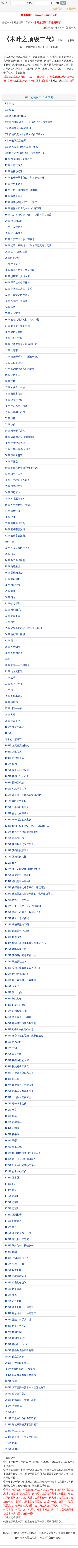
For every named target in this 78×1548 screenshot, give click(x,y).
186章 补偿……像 (14, 1264)
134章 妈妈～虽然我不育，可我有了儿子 (26, 943)
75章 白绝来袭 (12, 566)
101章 (8, 733)
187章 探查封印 (13, 1270)
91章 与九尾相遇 (14, 671)
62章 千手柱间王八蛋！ (17, 480)
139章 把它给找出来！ (17, 974)
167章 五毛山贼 (13, 1146)
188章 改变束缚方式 (15, 1276)
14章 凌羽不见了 (14, 183)
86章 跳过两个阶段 (15, 634)
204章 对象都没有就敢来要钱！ (21, 1375)
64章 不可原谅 (12, 492)
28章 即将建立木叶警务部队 (20, 270)
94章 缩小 (10, 690)
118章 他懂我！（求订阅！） (20, 844)
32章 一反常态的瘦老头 (17, 295)
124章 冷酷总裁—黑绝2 (17, 881)
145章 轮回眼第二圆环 (17, 1011)
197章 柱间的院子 (14, 1332)
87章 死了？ (11, 640)
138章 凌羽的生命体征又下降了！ (23, 967)
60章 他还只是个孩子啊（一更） (22, 467)
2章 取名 (9, 109)
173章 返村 (11, 1183)
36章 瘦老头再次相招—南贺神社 (22, 319)
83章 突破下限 (12, 616)
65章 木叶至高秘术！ (16, 498)
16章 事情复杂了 (14, 196)
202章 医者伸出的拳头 (17, 1362)
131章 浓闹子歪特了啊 (17, 924)
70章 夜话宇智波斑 (15, 529)
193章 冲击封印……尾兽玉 (19, 1307)
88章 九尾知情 (12, 646)
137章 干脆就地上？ (15, 961)
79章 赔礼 (10, 591)
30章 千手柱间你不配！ (17, 282)
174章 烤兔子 (12, 1190)
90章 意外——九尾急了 (17, 665)
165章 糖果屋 (12, 1134)
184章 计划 (11, 1251)
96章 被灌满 (11, 702)
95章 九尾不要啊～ (15, 696)
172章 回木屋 (12, 1177)
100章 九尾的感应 (14, 727)
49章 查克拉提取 (14, 399)
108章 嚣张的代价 (14, 782)
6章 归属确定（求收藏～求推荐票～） (25, 134)
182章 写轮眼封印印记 (17, 1239)
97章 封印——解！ (15, 708)
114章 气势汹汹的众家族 (18, 819)
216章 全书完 (12, 1449)
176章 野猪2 (11, 1202)
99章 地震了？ (12, 720)
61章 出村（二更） (15, 474)
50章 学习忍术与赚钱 (16, 406)
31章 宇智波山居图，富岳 (18, 288)
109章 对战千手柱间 (15, 788)
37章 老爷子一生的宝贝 (17, 325)
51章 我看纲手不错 (15, 412)
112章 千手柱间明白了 (17, 807)
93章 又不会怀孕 (14, 683)
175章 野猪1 (11, 1196)
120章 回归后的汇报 (15, 856)
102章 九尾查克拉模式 (17, 745)
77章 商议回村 (12, 578)
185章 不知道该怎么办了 (18, 1257)
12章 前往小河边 (14, 171)
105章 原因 (11, 764)
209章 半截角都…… (15, 1406)
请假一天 (9, 541)
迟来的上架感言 (13, 739)
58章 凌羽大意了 (14, 455)
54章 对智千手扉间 (15, 430)
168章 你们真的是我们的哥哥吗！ (23, 1153)
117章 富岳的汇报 (14, 838)
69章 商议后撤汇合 (15, 523)
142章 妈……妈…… (15, 992)
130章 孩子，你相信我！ (18, 918)
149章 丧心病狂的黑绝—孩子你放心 (24, 1035)
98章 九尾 (10, 714)
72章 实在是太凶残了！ (17, 548)
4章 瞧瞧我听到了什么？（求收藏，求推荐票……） (32, 122)
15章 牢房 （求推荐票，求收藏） (22, 190)
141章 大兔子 (12, 986)
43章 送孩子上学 (14, 362)
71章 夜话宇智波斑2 (15, 535)
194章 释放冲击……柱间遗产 (20, 1313)
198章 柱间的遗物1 (15, 1338)
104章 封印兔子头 (14, 757)
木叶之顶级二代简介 (22, 22)
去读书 (5, 22)
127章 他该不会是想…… (18, 899)
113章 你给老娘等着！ (17, 813)
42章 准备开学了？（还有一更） (22, 356)
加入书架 (48, 27)
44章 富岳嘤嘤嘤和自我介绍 (20, 369)
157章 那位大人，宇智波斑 (19, 1085)
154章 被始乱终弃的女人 (18, 1066)
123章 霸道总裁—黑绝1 (17, 875)
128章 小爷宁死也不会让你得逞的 (23, 906)
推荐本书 (59, 27)
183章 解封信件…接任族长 (19, 1245)
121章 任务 (11, 862)
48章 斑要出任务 (14, 393)
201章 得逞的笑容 (14, 1356)
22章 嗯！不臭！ (14, 233)
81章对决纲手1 (13, 603)
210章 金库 (11, 1412)
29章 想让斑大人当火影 (17, 276)
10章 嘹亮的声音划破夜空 (18, 159)
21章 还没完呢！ (14, 227)
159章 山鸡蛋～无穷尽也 (18, 1097)
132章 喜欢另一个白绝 (17, 930)
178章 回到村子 (13, 1214)
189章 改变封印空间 (15, 1282)
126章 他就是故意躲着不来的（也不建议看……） (31, 893)
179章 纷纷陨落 (13, 1220)
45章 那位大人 (12, 375)
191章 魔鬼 (11, 1295)
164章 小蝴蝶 (12, 1128)
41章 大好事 (11, 350)
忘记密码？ (72, 8)
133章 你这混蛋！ (14, 936)
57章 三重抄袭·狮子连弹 (18, 449)
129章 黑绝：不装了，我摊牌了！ (23, 912)
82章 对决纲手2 (13, 609)
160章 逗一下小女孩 (15, 1103)
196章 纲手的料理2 (15, 1325)
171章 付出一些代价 (15, 1171)
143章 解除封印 (13, 998)
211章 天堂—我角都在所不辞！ (21, 1418)
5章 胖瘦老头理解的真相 (18, 128)
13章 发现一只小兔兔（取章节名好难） (26, 177)
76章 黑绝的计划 (14, 572)
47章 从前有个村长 (15, 387)
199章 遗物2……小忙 (16, 1344)
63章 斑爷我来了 (14, 486)
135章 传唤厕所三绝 (15, 949)
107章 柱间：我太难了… (18, 776)
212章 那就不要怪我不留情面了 (21, 1424)
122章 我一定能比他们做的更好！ (23, 869)
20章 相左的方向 (14, 220)
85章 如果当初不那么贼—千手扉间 (23, 628)
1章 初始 (9, 103)
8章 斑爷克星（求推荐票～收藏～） (24, 146)
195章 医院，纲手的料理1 (19, 1319)
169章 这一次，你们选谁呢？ (20, 1159)
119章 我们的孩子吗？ (17, 850)
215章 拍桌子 (12, 1443)
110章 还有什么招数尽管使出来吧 (23, 795)
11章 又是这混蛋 (14, 165)
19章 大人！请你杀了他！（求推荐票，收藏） (29, 214)
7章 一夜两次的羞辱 (15, 140)
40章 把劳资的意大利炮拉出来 (21, 344)
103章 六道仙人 (13, 751)
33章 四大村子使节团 (16, 301)
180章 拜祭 (11, 1227)
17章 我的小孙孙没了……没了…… (23, 202)
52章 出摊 (10, 418)
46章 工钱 (10, 381)
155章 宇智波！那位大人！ (19, 1072)
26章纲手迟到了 (13, 257)
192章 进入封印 (13, 1301)
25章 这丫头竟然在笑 (16, 251)
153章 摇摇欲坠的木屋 (17, 1060)
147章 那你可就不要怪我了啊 (20, 1023)
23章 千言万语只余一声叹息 (20, 239)
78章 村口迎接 (12, 585)
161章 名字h (11, 1109)
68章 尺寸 (10, 517)
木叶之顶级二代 (58, 80)
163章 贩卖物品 (13, 1122)
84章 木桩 (10, 622)
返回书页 (71, 27)
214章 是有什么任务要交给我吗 (21, 1436)
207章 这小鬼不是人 (15, 1393)
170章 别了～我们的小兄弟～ (20, 1165)
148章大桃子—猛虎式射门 (19, 1029)
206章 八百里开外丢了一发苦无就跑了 (25, 1387)
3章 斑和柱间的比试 (15, 115)
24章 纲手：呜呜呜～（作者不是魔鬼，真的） (29, 245)
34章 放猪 (10, 307)
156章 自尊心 (12, 1078)
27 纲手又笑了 (12, 264)
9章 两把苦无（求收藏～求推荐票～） (25, 153)
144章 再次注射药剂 (15, 1004)
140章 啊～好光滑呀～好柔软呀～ (23, 980)
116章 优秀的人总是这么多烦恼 (21, 832)
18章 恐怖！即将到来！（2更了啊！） (25, 208)
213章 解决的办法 (14, 1430)
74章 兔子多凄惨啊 (15, 560)
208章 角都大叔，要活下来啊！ (21, 1399)
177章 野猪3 (11, 1208)
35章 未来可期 (12, 313)
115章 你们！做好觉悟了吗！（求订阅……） (29, 825)
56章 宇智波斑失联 (15, 443)
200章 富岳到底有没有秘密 (19, 1350)
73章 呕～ (10, 554)
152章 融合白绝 (13, 1054)
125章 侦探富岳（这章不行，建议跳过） (26, 887)
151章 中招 (11, 1048)
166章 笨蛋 (11, 1140)
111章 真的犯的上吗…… (18, 801)
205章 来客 (11, 1381)
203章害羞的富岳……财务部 (20, 1369)
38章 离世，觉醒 (14, 332)
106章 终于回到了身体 (17, 770)
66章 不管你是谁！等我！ (18, 504)
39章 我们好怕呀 (14, 338)
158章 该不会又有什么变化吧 (20, 1091)
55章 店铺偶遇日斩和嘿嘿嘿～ (21, 436)
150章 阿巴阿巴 (13, 1041)
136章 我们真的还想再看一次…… (23, 955)
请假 (7, 659)
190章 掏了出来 (13, 1288)
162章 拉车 (11, 1116)
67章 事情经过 (12, 511)
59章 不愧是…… (14, 461)
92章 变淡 (10, 677)
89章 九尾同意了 (14, 653)
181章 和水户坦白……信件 (19, 1233)
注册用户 (57, 8)
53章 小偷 (10, 424)
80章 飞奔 (10, 597)
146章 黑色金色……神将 (18, 1017)
